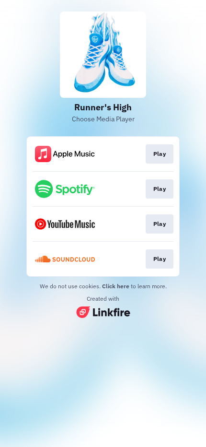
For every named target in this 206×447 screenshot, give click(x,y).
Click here (115, 286)
